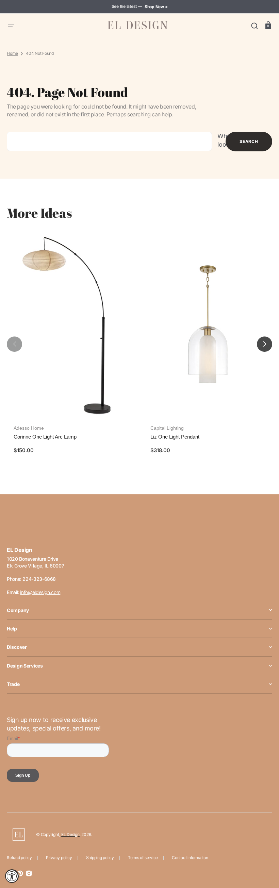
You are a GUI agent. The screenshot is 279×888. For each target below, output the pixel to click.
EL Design (70, 834)
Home (12, 53)
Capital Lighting (167, 428)
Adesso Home (29, 428)
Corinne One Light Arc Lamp (45, 437)
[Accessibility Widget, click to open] (12, 876)
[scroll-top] (264, 853)
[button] (10, 25)
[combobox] (109, 141)
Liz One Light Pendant (174, 437)
